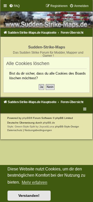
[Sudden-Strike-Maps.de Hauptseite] (46, 16)
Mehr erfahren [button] (34, 182)
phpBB (26, 118)
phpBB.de (49, 122)
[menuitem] (14, 6)
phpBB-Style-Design (67, 126)
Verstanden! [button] (29, 195)
